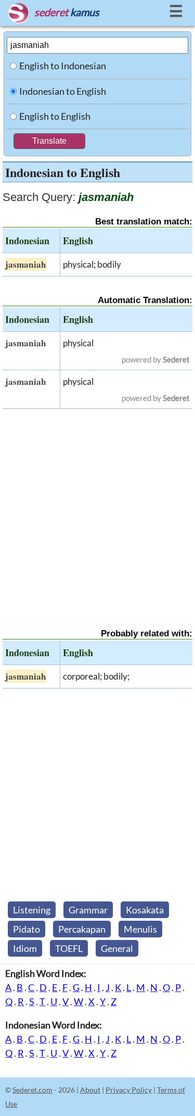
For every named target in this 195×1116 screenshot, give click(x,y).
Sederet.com (32, 1089)
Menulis (140, 929)
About (90, 1089)
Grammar (88, 910)
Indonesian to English (62, 91)
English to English (54, 116)
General (117, 948)
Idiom (25, 948)
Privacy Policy (129, 1089)
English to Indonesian (62, 65)
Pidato (26, 929)
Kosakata (145, 910)
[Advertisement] (97, 509)
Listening (31, 910)
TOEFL (69, 948)
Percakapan (82, 929)
